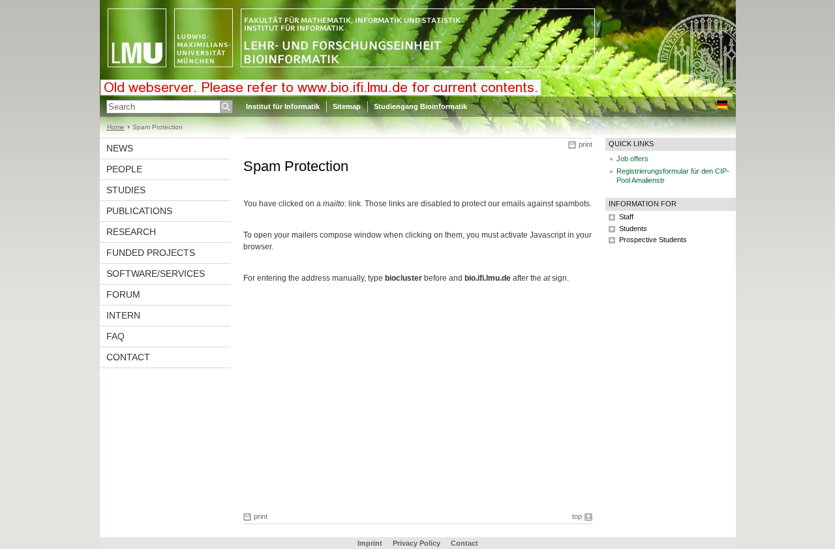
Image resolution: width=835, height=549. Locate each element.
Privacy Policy (416, 543)
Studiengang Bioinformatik (420, 106)
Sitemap (347, 106)
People (124, 169)
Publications (139, 211)
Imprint (369, 543)
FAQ (115, 336)
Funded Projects (150, 252)
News (119, 148)
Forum (123, 294)
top (577, 516)
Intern (123, 315)
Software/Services (155, 273)
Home (116, 127)
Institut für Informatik (283, 106)
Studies (125, 190)
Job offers (632, 159)
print (585, 144)
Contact (128, 357)
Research (131, 232)
